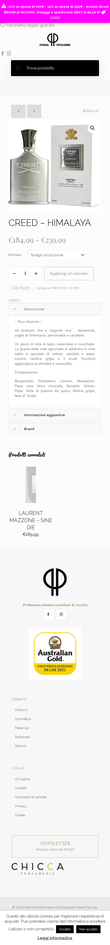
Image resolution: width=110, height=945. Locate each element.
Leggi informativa (55, 938)
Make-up (22, 728)
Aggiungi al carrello (69, 273)
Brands (20, 746)
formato (14, 255)
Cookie (20, 815)
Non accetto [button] (88, 929)
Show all (92, 111)
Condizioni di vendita (31, 797)
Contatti (21, 788)
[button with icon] (48, 614)
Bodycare (22, 737)
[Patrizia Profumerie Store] (55, 39)
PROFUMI (59, 288)
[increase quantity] (35, 273)
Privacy (20, 806)
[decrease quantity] (14, 273)
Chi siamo (22, 779)
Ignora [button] (55, 17)
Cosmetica (23, 719)
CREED (13, 300)
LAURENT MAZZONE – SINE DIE (30, 520)
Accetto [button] (65, 929)
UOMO (74, 288)
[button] (92, 128)
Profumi (21, 710)
